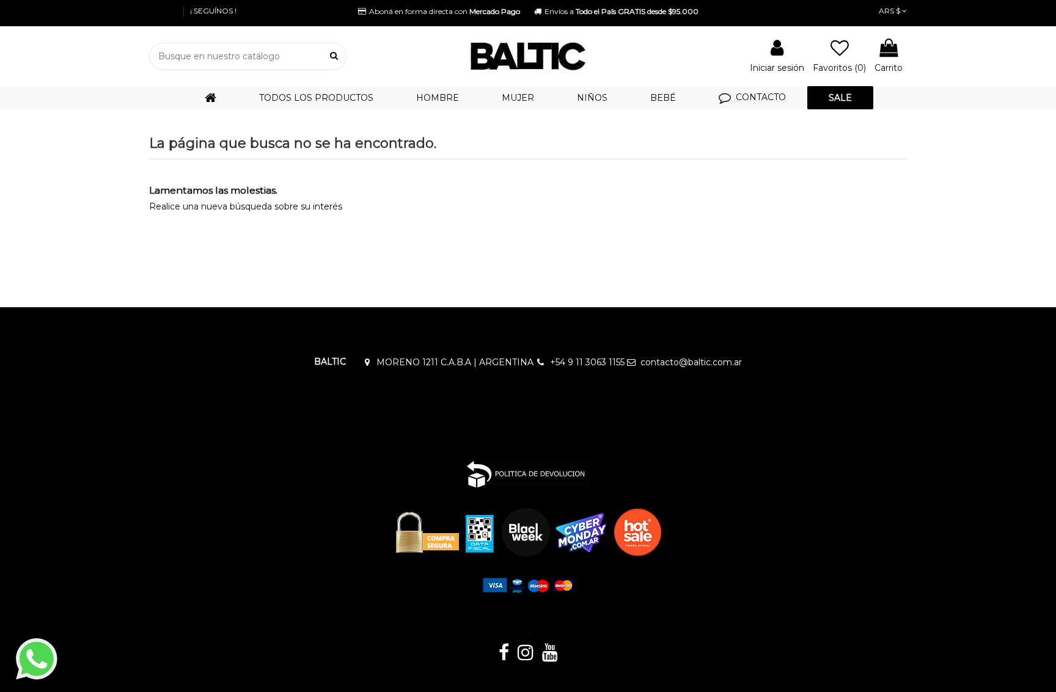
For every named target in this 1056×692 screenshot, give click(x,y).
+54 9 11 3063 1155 (587, 362)
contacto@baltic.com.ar (691, 362)
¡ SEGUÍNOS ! (213, 10)
